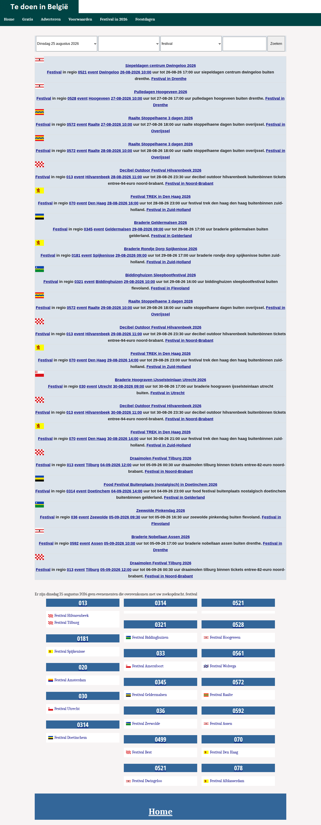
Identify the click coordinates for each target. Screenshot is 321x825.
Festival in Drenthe (168, 79)
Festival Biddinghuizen (150, 637)
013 (69, 177)
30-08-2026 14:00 (122, 438)
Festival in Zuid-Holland (169, 210)
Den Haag (97, 203)
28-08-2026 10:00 (116, 150)
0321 (78, 281)
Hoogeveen (99, 98)
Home (9, 19)
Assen (97, 543)
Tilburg (92, 465)
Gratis (27, 19)
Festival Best (142, 752)
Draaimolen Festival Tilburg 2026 (160, 458)
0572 (71, 124)
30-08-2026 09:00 (128, 386)
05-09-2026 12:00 (115, 569)
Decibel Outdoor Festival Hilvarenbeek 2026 (160, 170)
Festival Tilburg (66, 622)
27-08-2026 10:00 (126, 98)
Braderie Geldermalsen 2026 (160, 222)
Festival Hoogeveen (225, 637)
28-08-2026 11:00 (126, 177)
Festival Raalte (221, 694)
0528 (71, 98)
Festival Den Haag (224, 752)
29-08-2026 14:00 (122, 360)
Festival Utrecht (67, 708)
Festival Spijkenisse (69, 651)
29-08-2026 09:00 (147, 229)
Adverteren (51, 19)
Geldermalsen (118, 229)
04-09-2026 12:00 (115, 465)
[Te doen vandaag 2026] (160, 6)
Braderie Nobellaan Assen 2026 (160, 537)
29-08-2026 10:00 (139, 281)
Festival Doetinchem (70, 737)
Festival (54, 72)
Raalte (94, 124)
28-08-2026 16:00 (122, 203)
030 (82, 386)
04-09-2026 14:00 (126, 491)
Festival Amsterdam (70, 680)
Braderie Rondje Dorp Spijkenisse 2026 (160, 249)
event (93, 72)
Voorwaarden (80, 19)
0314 (70, 491)
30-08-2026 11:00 (126, 412)
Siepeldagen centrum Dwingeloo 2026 (160, 65)
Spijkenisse (103, 255)
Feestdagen (145, 19)
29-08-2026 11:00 (126, 334)
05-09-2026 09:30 (124, 517)
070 (72, 203)
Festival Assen (221, 723)
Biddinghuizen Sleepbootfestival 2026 (160, 275)
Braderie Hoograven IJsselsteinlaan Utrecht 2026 (160, 380)
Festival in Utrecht (167, 393)
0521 (82, 72)
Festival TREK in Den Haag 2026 (161, 196)
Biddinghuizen (109, 281)
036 (74, 517)
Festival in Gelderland (171, 236)
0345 (88, 229)
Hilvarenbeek (97, 177)
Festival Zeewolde (146, 723)
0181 (76, 255)
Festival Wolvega (223, 666)
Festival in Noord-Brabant (189, 183)
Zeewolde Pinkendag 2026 (160, 510)
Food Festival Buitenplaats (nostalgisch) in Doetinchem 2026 (160, 484)
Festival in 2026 (114, 19)
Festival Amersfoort (148, 666)
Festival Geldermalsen (149, 694)
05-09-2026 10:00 (119, 543)
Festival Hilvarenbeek (71, 615)
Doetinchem (99, 491)
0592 (74, 543)
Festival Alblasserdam (227, 781)
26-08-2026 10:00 (135, 72)
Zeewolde (99, 517)
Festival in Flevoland (170, 288)
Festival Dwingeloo (147, 781)
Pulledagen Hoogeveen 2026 (160, 92)
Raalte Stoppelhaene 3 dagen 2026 (160, 118)
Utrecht (105, 386)
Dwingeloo (109, 72)
